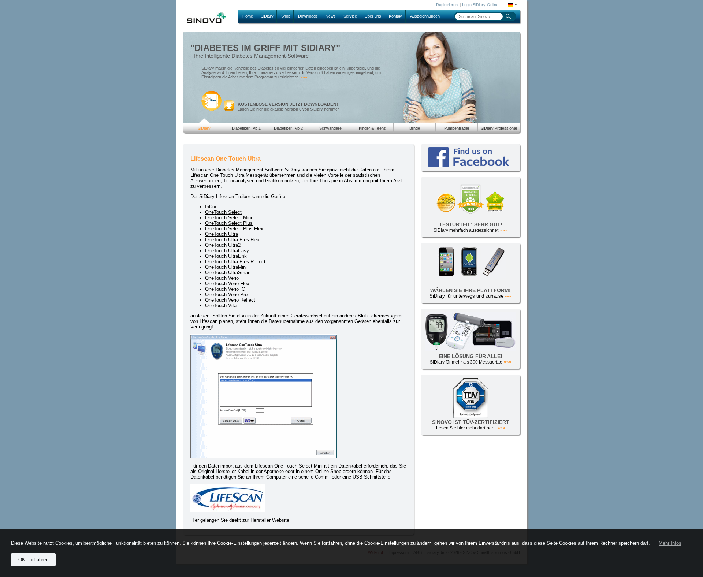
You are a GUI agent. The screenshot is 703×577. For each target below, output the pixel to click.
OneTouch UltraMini (226, 267)
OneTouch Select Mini (228, 217)
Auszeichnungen (425, 16)
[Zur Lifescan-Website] (227, 510)
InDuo (211, 206)
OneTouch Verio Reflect (230, 300)
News (331, 16)
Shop (285, 16)
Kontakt (395, 16)
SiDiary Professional (499, 128)
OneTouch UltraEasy (227, 250)
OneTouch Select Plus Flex (234, 228)
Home (247, 16)
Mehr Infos (670, 543)
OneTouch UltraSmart (228, 272)
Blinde (414, 128)
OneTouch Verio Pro (226, 294)
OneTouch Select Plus (229, 223)
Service (350, 16)
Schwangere (330, 128)
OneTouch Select (223, 212)
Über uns (373, 16)
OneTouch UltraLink (226, 256)
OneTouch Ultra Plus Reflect (235, 261)
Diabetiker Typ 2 (288, 128)
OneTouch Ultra (221, 234)
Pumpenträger (456, 128)
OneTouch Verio (222, 278)
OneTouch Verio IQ (225, 289)
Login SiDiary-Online (480, 5)
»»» (304, 77)
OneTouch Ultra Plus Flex (232, 239)
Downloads (308, 16)
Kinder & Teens (372, 128)
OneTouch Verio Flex (227, 283)
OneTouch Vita (221, 305)
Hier (194, 520)
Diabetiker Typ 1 (246, 128)
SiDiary (267, 16)
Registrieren (447, 5)
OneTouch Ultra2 (223, 245)
